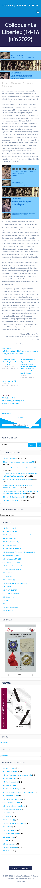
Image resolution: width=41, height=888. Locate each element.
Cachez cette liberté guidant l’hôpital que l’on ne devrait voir (10, 362)
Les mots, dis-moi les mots (11, 500)
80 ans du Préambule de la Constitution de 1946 (19, 462)
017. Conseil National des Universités (15, 583)
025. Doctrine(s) (8, 611)
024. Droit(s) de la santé (10, 403)
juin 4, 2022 (17, 83)
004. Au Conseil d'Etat (10, 538)
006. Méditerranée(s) (9, 545)
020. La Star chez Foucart (11, 593)
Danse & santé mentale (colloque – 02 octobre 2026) (20, 468)
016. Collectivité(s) (9, 580)
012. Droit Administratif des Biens (14, 566)
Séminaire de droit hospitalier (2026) (15, 497)
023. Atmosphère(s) (9, 604)
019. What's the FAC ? (10, 590)
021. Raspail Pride (8, 597)
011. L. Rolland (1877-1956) (11, 562)
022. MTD (6, 600)
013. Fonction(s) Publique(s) (12, 569)
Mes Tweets (4, 742)
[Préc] (9, 675)
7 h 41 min (28, 83)
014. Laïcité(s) (7, 573)
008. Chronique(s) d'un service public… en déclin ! (19, 552)
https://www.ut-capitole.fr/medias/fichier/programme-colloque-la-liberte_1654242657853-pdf (20, 351)
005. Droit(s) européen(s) (11, 542)
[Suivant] (32, 675)
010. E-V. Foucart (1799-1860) (12, 559)
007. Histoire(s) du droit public (13, 401)
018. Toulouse (7, 586)
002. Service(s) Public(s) (10, 531)
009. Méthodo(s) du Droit (11, 555)
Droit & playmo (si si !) (9, 381)
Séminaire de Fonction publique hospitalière (17, 479)
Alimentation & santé (10, 458)
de (20, 675)
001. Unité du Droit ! (9, 398)
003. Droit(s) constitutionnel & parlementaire (17, 535)
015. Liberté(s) (7, 576)
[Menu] (37, 12)
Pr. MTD (6, 83)
